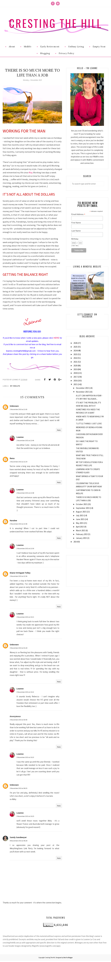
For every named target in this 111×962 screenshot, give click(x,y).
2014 (75, 541)
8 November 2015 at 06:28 (18, 841)
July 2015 (80, 515)
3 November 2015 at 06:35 (18, 788)
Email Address (78, 214)
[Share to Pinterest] (55, 379)
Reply (59, 430)
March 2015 (80, 530)
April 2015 (80, 526)
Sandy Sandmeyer (18, 837)
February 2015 (82, 534)
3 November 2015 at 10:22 (25, 692)
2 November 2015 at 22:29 (18, 462)
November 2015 (82, 392)
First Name (76, 223)
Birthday (74, 239)
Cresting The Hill (55, 23)
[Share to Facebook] (45, 379)
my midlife (15, 386)
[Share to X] (50, 379)
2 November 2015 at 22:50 (25, 548)
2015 (75, 384)
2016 (75, 380)
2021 (75, 361)
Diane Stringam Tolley (20, 572)
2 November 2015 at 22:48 (25, 493)
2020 (75, 365)
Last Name (76, 231)
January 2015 (81, 538)
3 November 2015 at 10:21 (25, 617)
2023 (75, 354)
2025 (75, 346)
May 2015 (80, 523)
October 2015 (81, 504)
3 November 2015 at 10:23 (25, 757)
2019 (75, 369)
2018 (75, 373)
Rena (12, 458)
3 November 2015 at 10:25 (25, 816)
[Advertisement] (87, 568)
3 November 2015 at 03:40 (18, 720)
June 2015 (80, 519)
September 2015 (83, 508)
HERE (56, 338)
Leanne (20, 437)
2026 (75, 343)
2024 (75, 350)
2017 (75, 377)
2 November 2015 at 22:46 (25, 440)
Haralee (13, 520)
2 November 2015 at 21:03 (18, 409)
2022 (75, 358)
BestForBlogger (68, 957)
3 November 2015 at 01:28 (18, 648)
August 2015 (81, 511)
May (30, 172)
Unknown (14, 406)
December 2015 (82, 388)
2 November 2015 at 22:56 (18, 576)
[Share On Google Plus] (60, 379)
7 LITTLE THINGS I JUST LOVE (89, 423)
